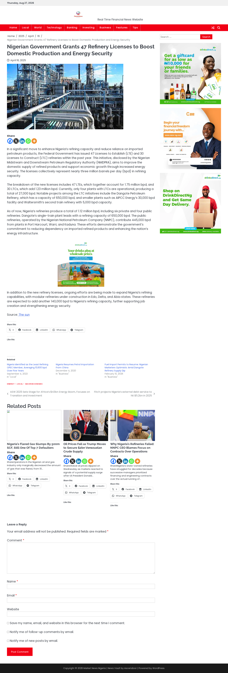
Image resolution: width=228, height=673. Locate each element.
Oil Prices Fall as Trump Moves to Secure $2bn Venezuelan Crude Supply (84, 447)
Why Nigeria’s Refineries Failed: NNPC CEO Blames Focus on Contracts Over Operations (132, 447)
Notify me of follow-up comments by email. (42, 632)
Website (13, 609)
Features (121, 27)
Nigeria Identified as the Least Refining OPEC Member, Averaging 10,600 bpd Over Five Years (27, 367)
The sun (24, 315)
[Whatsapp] (28, 141)
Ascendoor (130, 668)
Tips (135, 27)
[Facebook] (10, 141)
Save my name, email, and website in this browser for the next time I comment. (67, 623)
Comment (15, 540)
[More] (34, 141)
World (38, 27)
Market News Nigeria (120, 13)
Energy (10, 384)
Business (105, 27)
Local (25, 27)
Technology (54, 27)
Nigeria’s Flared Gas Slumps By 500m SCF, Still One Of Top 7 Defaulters (33, 445)
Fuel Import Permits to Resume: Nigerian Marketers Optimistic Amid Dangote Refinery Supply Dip (126, 367)
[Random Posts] (212, 27)
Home (13, 27)
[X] (16, 141)
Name (12, 581)
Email (12, 595)
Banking (72, 27)
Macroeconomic (34, 384)
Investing (89, 27)
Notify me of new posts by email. (34, 641)
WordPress (158, 668)
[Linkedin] (22, 141)
